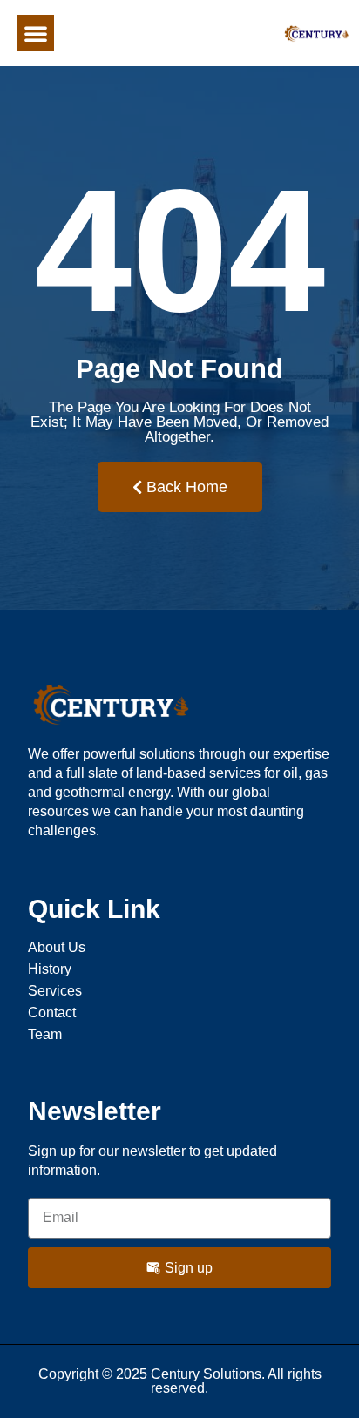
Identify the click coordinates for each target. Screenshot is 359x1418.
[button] (35, 33)
